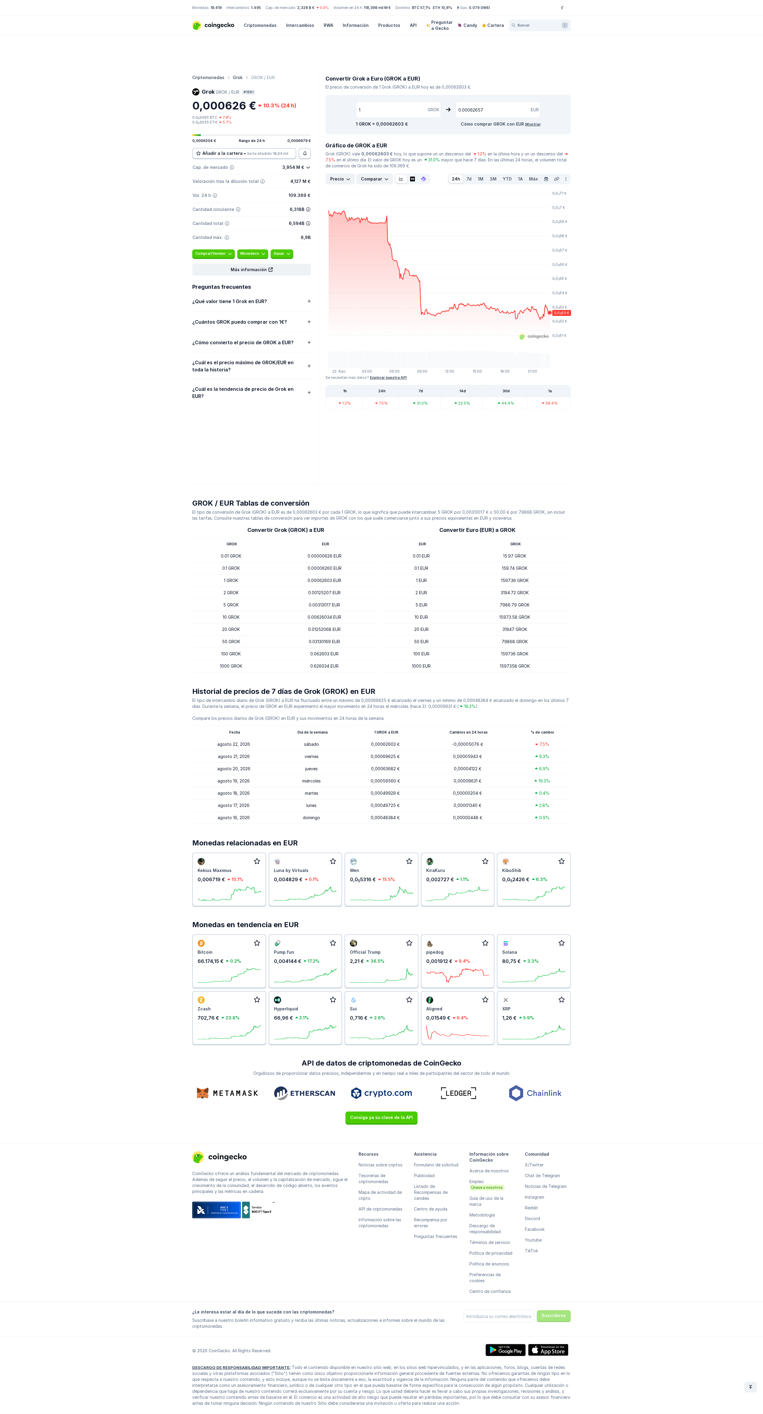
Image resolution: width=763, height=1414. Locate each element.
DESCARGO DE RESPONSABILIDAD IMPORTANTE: (241, 1367)
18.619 (216, 7)
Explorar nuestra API (388, 377)
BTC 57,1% (421, 7)
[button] (251, 270)
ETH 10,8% (442, 7)
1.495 (256, 7)
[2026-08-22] (546, 179)
